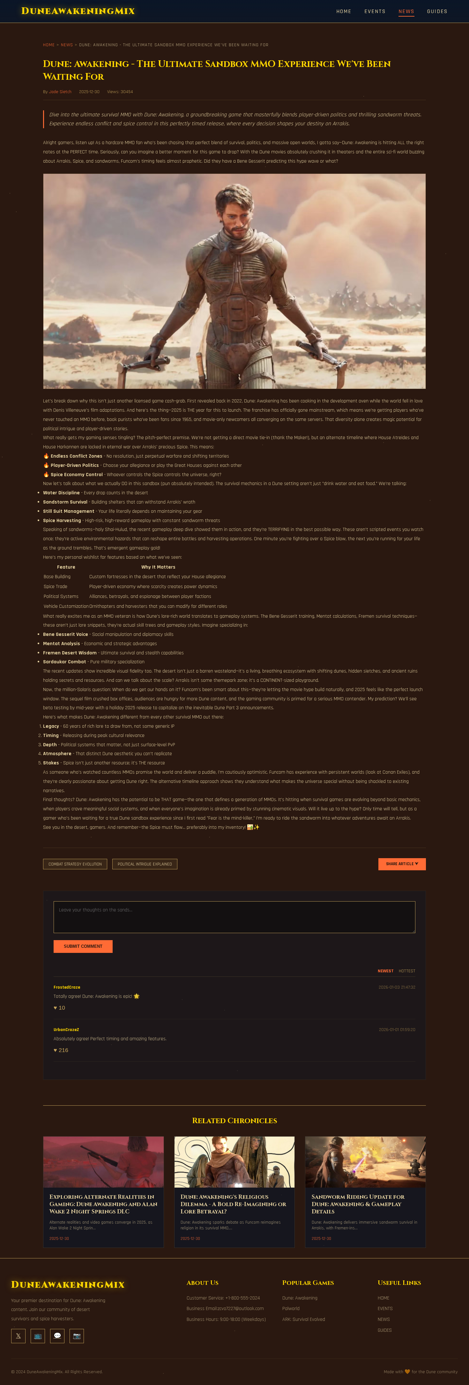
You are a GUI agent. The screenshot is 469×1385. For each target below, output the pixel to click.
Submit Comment (83, 946)
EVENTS (375, 11)
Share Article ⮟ (402, 864)
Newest (386, 971)
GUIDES (437, 11)
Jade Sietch (60, 92)
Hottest (407, 971)
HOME (344, 11)
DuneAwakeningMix (78, 11)
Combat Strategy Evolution (75, 864)
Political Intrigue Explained (145, 864)
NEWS (406, 11)
